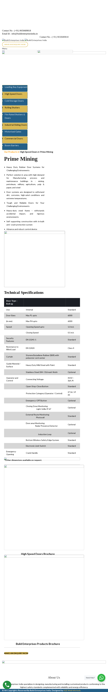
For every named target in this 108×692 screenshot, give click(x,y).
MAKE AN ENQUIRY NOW (15, 44)
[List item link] (54, 356)
